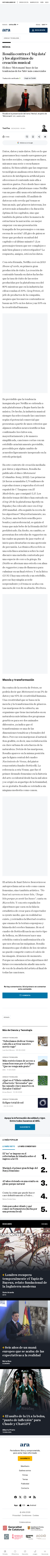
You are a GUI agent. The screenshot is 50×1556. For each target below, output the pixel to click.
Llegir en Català (30, 78)
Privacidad (16, 1515)
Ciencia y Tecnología (11, 38)
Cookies (36, 1515)
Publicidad (25, 1484)
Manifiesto (25, 1466)
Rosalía (6, 1017)
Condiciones (26, 1515)
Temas (25, 1479)
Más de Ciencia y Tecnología (17, 1030)
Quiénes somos (25, 1470)
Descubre (7, 1224)
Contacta (25, 1488)
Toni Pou (6, 128)
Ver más (44, 1224)
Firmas (25, 1475)
